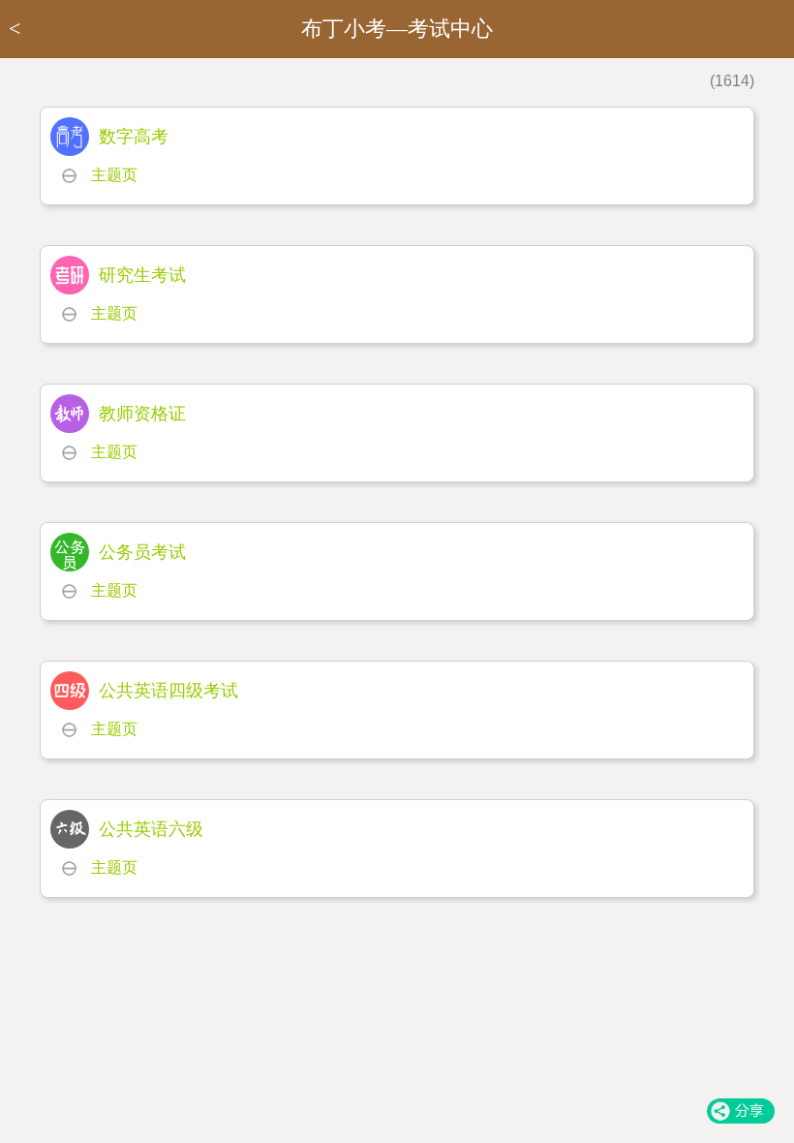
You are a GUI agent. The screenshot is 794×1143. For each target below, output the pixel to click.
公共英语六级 (151, 829)
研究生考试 (142, 275)
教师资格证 (142, 413)
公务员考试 (142, 552)
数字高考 (133, 136)
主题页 (114, 175)
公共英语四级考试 (168, 690)
